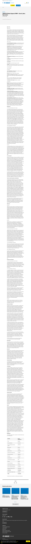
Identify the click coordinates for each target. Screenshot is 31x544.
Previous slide (3, 491)
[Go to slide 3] (16, 502)
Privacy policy (3, 538)
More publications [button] (15, 504)
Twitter (6, 516)
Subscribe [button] (4, 522)
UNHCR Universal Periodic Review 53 (6, 496)
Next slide (28, 491)
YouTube (8, 516)
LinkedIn (11, 516)
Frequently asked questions (6, 526)
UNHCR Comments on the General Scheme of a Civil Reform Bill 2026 (15, 497)
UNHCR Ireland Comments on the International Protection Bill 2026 (24, 497)
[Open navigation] (2, 2)
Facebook (2, 516)
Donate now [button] (4, 511)
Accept (28, 541)
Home (3, 7)
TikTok (9, 516)
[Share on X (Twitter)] (14, 482)
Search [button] (25, 3)
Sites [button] (28, 3)
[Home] (6, 3)
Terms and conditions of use (5, 539)
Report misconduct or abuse (6, 530)
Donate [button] (26, 3)
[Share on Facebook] (16, 482)
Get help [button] (18, 5)
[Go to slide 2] (15, 502)
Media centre (4, 529)
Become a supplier (4, 532)
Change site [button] (10, 0)
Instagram (4, 516)
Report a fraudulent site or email (6, 531)
